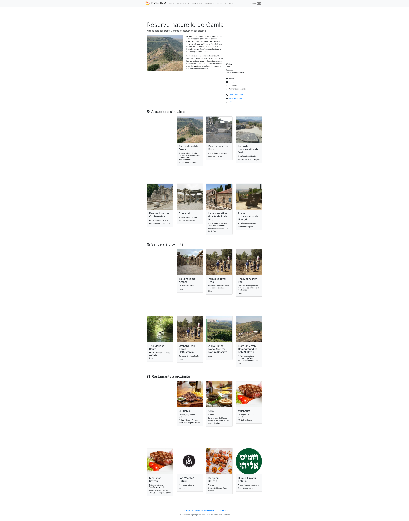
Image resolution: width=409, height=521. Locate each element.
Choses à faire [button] (196, 3)
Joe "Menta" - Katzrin (187, 479)
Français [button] (253, 3)
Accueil (172, 3)
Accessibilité (209, 510)
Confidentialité (187, 510)
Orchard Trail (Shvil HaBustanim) (187, 349)
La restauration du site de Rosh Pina (217, 216)
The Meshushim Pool (247, 280)
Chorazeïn (185, 213)
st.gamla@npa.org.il (236, 98)
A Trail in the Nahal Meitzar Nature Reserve (217, 349)
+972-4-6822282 (235, 95)
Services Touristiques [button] (213, 3)
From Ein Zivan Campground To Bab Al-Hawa (247, 349)
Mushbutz (244, 410)
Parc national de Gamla (188, 148)
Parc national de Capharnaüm (159, 215)
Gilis (211, 410)
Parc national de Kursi (218, 148)
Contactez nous (222, 510)
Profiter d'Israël (158, 3)
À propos (229, 3)
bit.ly (230, 102)
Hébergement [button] (182, 3)
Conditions (198, 510)
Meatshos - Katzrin (156, 479)
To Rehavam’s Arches (187, 280)
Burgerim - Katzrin (214, 479)
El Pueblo (184, 410)
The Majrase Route (156, 347)
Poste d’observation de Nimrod (248, 216)
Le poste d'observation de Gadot (248, 149)
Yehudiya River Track (217, 280)
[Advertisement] (204, 15)
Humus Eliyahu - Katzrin (248, 479)
